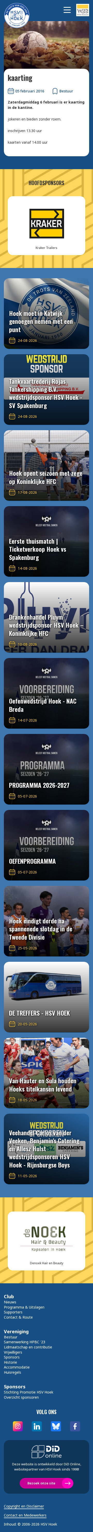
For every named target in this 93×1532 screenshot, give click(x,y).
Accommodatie (17, 1367)
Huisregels (12, 1372)
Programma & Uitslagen (24, 1307)
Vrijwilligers (13, 1352)
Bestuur (10, 1337)
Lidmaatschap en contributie (28, 1347)
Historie (10, 1362)
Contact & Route (18, 1317)
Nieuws (10, 1302)
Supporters (13, 1312)
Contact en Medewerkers (25, 1515)
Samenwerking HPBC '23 (24, 1341)
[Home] (19, 10)
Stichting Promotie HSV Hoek (28, 1392)
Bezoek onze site (41, 1483)
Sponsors (12, 1357)
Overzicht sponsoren (21, 1397)
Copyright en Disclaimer (24, 1506)
